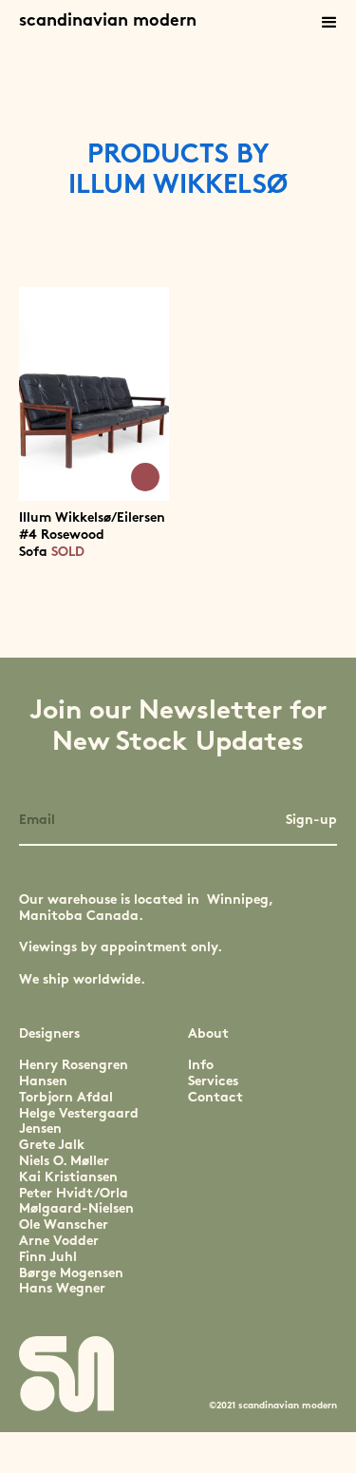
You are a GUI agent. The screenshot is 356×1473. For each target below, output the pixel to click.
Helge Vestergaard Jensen (79, 1122)
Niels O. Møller (64, 1162)
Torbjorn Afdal (66, 1098)
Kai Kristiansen (68, 1178)
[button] (329, 23)
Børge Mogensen (71, 1274)
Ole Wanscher (63, 1225)
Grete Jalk (51, 1145)
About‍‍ (208, 1034)
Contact (215, 1098)
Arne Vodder (59, 1241)
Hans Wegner (62, 1289)
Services (213, 1082)
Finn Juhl (48, 1258)
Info (201, 1066)
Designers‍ (49, 1034)
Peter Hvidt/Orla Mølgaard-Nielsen (76, 1202)
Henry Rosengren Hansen (73, 1074)
